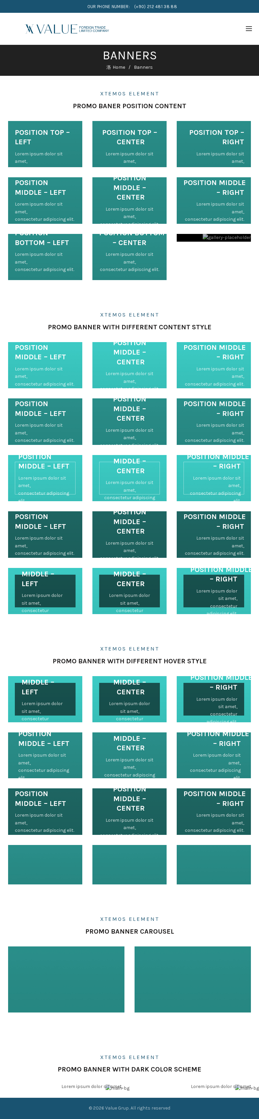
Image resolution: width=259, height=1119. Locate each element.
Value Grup (117, 1108)
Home (119, 67)
